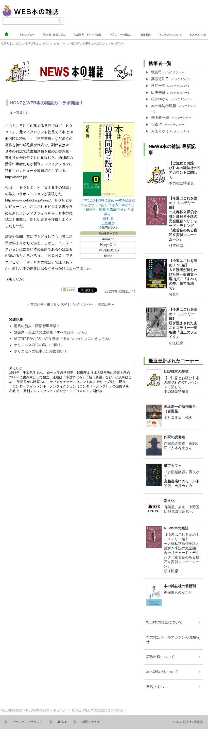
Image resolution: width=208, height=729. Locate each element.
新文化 (169, 501)
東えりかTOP (57, 304)
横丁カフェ (173, 466)
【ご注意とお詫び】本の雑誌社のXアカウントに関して (181, 382)
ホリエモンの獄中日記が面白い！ (40, 351)
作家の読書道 (174, 437)
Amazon (108, 239)
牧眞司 (156, 72)
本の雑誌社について (162, 672)
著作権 (61, 722)
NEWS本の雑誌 (37, 44)
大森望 (156, 124)
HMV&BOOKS (108, 250)
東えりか (59, 44)
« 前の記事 (36, 304)
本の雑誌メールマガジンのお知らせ (172, 639)
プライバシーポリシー (27, 722)
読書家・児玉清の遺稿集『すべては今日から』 (51, 332)
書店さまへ (155, 687)
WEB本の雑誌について (164, 622)
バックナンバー (81, 304)
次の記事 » (106, 304)
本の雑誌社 (170, 34)
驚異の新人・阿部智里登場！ (37, 326)
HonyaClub (108, 245)
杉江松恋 (158, 85)
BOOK (198, 34)
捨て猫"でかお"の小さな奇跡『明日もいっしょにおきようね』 (63, 338)
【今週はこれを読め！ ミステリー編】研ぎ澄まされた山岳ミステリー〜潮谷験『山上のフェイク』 (183, 323)
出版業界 (87, 34)
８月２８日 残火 (178, 417)
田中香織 (158, 92)
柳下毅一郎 (160, 117)
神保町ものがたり (178, 592)
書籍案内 (146, 34)
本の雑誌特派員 (163, 106)
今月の (121, 34)
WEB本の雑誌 (11, 44)
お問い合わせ (90, 722)
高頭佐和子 (160, 79)
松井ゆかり (160, 99)
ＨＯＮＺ (82, 391)
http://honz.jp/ (16, 177)
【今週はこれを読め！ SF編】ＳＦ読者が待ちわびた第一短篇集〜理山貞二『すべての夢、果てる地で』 (183, 274)
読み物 (54, 34)
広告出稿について (160, 657)
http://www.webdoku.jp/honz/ (28, 200)
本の (27, 34)
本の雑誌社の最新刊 (180, 586)
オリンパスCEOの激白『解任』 (39, 345)
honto (108, 256)
